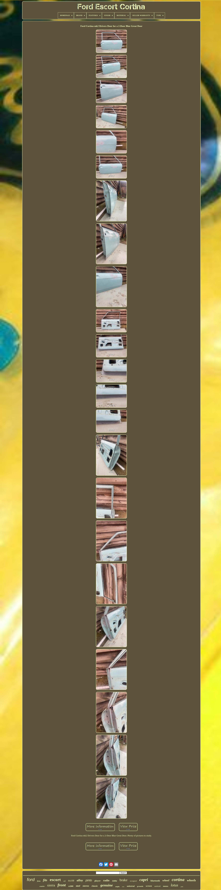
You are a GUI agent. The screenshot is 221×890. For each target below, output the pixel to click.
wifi (64, 881)
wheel (165, 880)
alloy (80, 880)
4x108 (71, 880)
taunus (165, 886)
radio (106, 880)
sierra (51, 885)
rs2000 (70, 886)
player (98, 881)
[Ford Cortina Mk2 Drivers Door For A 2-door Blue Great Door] (111, 41)
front (62, 885)
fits (45, 880)
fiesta (38, 881)
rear (123, 886)
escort (55, 879)
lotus (174, 885)
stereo (86, 885)
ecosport (133, 881)
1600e (114, 881)
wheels (191, 880)
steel (78, 886)
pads (182, 886)
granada (140, 886)
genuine (106, 885)
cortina (178, 879)
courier (42, 886)
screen (149, 886)
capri (143, 879)
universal (131, 886)
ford (31, 879)
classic (95, 886)
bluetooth (155, 880)
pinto (89, 880)
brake (123, 880)
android (157, 886)
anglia (117, 886)
